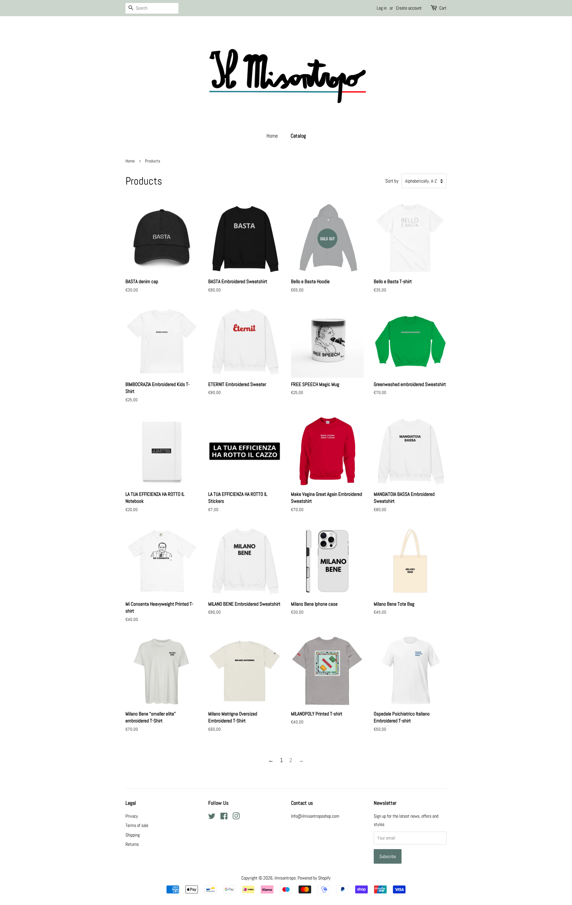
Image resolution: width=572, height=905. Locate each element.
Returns (132, 844)
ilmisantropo (285, 878)
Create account (409, 8)
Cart (443, 8)
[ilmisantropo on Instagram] (236, 817)
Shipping (132, 835)
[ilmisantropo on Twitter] (211, 817)
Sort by (392, 181)
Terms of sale (136, 825)
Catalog (298, 135)
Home (272, 135)
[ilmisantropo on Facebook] (224, 817)
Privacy (131, 816)
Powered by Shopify (314, 878)
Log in (382, 8)
